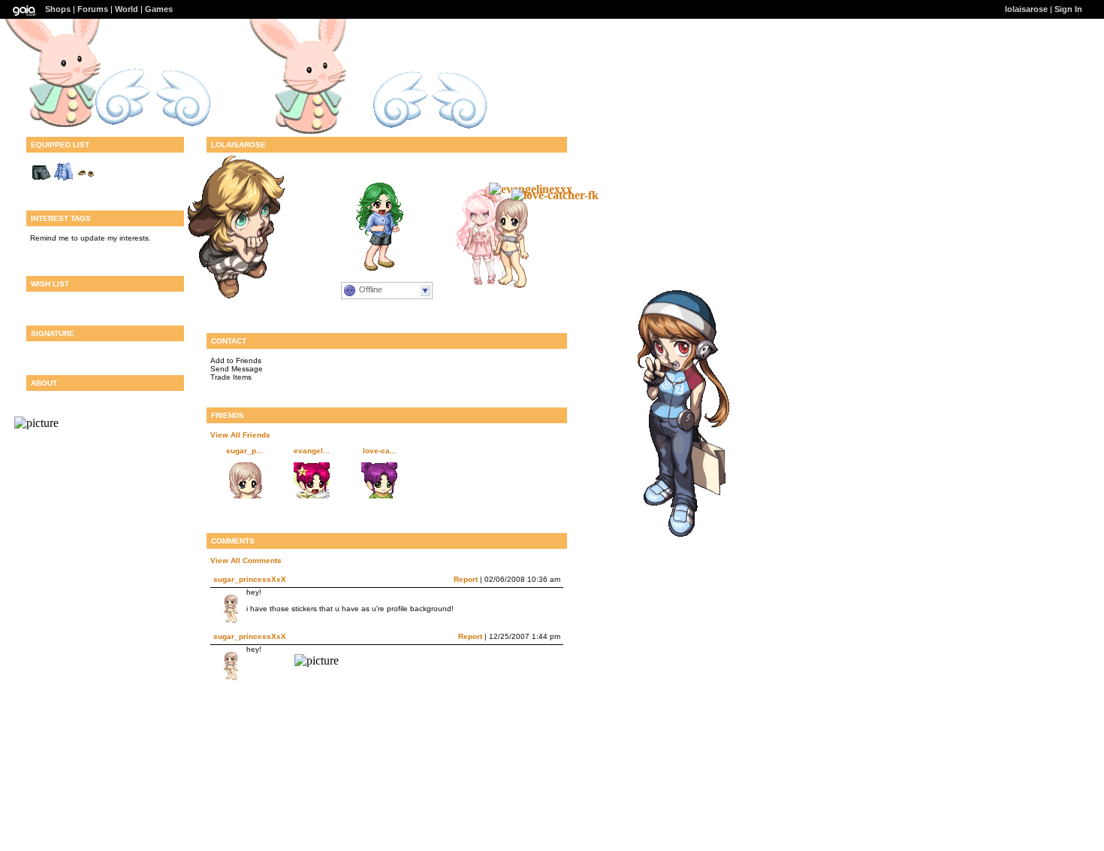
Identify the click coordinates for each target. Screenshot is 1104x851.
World (126, 9)
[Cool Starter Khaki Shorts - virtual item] (41, 180)
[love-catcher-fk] (555, 195)
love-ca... (380, 451)
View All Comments (246, 560)
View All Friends (240, 435)
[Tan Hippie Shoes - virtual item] (86, 180)
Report (466, 579)
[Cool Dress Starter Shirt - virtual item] (64, 180)
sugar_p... (244, 451)
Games (159, 9)
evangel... (312, 451)
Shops (58, 9)
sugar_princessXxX (249, 579)
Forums (92, 9)
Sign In (1068, 9)
